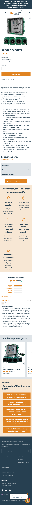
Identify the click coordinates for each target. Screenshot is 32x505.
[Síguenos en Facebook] (2, 490)
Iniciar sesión (4, 470)
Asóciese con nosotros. (23, 462)
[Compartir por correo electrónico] (16, 79)
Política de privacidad (7, 475)
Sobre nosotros (5, 457)
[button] (5, 53)
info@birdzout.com (6, 485)
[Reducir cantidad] (3, 68)
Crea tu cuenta (5, 467)
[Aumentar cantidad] (9, 68)
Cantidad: (4, 65)
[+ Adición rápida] (23, 363)
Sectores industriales (22, 457)
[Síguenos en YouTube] (6, 490)
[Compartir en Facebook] (8, 79)
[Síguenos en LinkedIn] (10, 490)
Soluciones (20, 459)
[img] (5, 300)
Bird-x (4, 367)
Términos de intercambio (7, 472)
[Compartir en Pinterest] (13, 79)
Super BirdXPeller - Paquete (11, 369)
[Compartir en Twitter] (11, 79)
